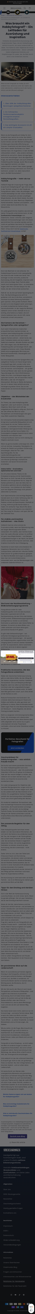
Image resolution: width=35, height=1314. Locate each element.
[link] (26, 661)
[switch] (31, 1310)
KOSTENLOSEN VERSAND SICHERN (25, 658)
